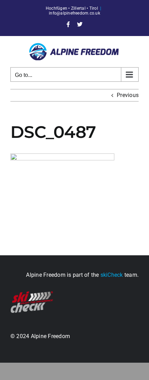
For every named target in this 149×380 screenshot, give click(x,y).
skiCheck (111, 275)
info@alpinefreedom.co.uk (74, 13)
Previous (128, 95)
